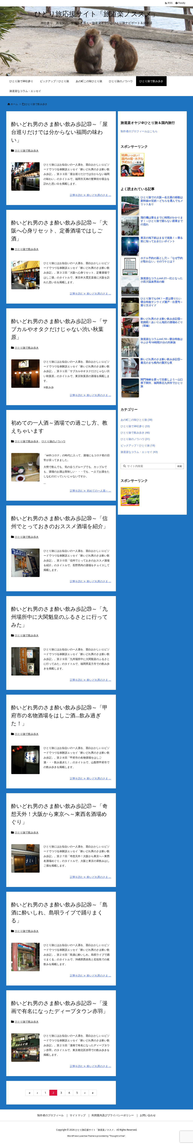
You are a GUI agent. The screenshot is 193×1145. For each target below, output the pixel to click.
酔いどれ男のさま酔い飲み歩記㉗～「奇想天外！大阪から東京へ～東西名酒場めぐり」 (59, 813)
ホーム (14, 104)
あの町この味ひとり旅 (136, 419)
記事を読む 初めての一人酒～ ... (90, 490)
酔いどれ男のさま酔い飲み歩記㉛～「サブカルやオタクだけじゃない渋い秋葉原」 (59, 328)
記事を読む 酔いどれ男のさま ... (90, 195)
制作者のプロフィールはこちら (139, 131)
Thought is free (117, 1135)
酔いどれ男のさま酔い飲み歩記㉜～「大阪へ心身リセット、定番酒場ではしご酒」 (59, 230)
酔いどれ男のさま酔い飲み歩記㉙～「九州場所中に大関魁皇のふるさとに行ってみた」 (59, 616)
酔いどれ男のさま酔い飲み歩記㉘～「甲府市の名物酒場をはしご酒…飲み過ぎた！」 (59, 715)
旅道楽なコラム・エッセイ (139, 452)
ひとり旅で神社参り (135, 426)
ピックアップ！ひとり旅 (138, 445)
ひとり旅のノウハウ (53, 441)
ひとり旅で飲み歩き (27, 150)
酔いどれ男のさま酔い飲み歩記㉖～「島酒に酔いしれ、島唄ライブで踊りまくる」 (59, 912)
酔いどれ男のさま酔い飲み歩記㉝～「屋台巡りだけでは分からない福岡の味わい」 (59, 131)
